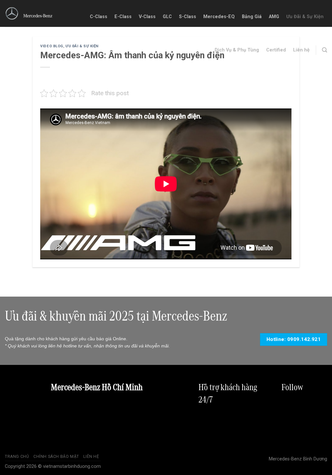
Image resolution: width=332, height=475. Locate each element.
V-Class (147, 16)
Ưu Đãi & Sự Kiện (305, 16)
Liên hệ (301, 50)
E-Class (123, 16)
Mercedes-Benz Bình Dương (298, 459)
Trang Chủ (17, 456)
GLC (167, 16)
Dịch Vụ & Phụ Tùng (237, 50)
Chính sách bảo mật (56, 456)
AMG (274, 16)
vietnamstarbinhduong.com (72, 466)
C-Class (98, 16)
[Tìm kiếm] (324, 50)
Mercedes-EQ (219, 16)
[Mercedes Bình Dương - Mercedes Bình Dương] (29, 13)
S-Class (187, 16)
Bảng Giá (252, 16)
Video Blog (51, 46)
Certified (276, 50)
